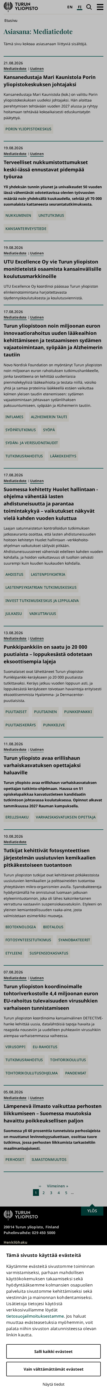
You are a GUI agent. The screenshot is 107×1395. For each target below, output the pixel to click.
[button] (100, 7)
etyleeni (13, 953)
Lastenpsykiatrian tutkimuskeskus (41, 587)
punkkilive (54, 724)
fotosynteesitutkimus (28, 939)
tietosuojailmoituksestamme (35, 1316)
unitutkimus (51, 215)
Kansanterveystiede (25, 228)
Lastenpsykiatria (48, 574)
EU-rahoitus (45, 1046)
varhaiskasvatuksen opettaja (66, 817)
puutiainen (45, 711)
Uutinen (37, 68)
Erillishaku (17, 817)
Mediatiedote (15, 68)
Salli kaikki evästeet (53, 1351)
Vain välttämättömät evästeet (54, 1369)
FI (79, 6)
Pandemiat (75, 1073)
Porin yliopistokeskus (28, 128)
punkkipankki (78, 711)
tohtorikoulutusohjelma (31, 1073)
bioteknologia (20, 926)
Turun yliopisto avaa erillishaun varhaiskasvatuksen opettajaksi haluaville (42, 765)
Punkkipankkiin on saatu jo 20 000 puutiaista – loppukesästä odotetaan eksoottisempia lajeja (48, 653)
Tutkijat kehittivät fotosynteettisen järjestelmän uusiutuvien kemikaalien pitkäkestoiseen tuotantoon (50, 857)
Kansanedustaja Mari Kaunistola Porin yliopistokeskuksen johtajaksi (50, 80)
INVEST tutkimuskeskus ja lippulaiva (42, 600)
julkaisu (13, 613)
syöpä (49, 429)
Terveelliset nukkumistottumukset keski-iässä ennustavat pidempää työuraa (46, 169)
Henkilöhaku (15, 1242)
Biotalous (53, 926)
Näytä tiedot (53, 1384)
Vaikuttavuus (42, 613)
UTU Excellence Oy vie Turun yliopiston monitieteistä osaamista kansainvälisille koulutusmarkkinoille (52, 268)
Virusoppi (15, 1046)
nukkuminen (18, 215)
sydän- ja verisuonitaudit (31, 442)
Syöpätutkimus (20, 429)
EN (69, 6)
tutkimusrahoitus (24, 455)
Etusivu (10, 20)
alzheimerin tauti (49, 416)
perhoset (14, 1159)
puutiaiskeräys (20, 724)
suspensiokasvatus (49, 953)
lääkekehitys (63, 455)
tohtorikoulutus (68, 1059)
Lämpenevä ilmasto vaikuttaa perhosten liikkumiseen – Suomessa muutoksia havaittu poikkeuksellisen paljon (53, 1113)
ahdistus (14, 574)
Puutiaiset (16, 711)
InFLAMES (14, 416)
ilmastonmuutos (49, 1159)
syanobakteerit (74, 939)
